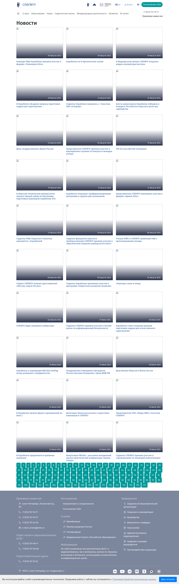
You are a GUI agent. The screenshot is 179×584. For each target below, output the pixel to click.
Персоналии (133, 528)
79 (43, 480)
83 (67, 480)
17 (105, 465)
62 (86, 475)
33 (55, 470)
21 (129, 465)
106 (68, 485)
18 (111, 465)
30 (37, 470)
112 (110, 485)
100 (25, 485)
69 (129, 475)
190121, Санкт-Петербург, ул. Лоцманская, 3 (43, 571)
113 (117, 485)
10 (64, 465)
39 (92, 470)
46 (135, 470)
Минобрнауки (73, 521)
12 (76, 465)
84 (73, 480)
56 (49, 475)
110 (96, 485)
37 (80, 470)
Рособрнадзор (74, 532)
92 (123, 480)
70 (135, 475)
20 (123, 465)
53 (31, 475)
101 (32, 485)
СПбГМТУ (29, 5)
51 (19, 475)
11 (70, 465)
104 (54, 485)
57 (55, 475)
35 (67, 470)
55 (43, 475)
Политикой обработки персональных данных (134, 579)
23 (141, 465)
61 (80, 475)
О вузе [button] (26, 13)
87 (92, 480)
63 (92, 475)
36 (73, 470)
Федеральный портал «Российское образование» (91, 537)
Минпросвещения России (79, 527)
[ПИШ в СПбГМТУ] (105, 4)
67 (117, 475)
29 (31, 470)
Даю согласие (168, 579)
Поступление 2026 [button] (152, 4)
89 (104, 480)
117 (144, 485)
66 (110, 475)
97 (153, 480)
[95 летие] (88, 4)
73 (153, 475)
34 (61, 470)
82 (61, 480)
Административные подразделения (135, 534)
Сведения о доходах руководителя (135, 543)
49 (153, 470)
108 (82, 485)
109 (89, 485)
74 (159, 475)
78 (37, 480)
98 (159, 480)
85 (80, 480)
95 (141, 480)
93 (129, 480)
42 (110, 470)
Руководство (133, 517)
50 (159, 470)
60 (73, 475)
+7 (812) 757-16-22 (30, 561)
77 (31, 480)
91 (117, 480)
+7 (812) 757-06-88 (30, 548)
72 (147, 475)
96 (147, 480)
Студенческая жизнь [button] (65, 13)
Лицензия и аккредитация (140, 512)
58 (61, 475)
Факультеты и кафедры (138, 522)
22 (135, 465)
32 (49, 470)
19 (117, 465)
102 (39, 485)
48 (147, 470)
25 (154, 465)
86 (86, 480)
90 (111, 480)
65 (104, 475)
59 (67, 475)
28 (25, 470)
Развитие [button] (113, 13)
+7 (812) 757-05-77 (30, 517)
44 (122, 470)
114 (123, 485)
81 (55, 480)
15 (94, 465)
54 (37, 475)
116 (137, 485)
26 (160, 465)
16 (100, 465)
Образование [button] (38, 13)
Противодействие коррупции (141, 550)
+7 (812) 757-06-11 (30, 543)
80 (49, 480)
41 (104, 470)
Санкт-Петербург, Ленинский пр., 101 (36, 505)
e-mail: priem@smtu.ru (33, 528)
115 (130, 485)
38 (86, 470)
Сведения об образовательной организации (140, 505)
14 (88, 465)
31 (43, 470)
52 (25, 475)
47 (141, 470)
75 (19, 480)
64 (98, 475)
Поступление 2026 (72, 509)
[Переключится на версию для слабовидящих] (138, 4)
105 (61, 485)
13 (82, 465)
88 (98, 480)
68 (123, 475)
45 (129, 470)
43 (116, 470)
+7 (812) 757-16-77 (151, 12)
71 (141, 475)
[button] (19, 13)
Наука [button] (50, 13)
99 (19, 485)
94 (135, 480)
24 (147, 465)
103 (46, 485)
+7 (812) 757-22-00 (30, 522)
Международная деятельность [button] (92, 13)
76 (25, 480)
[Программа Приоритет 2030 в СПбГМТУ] (94, 4)
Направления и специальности (78, 503)
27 (19, 470)
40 (98, 470)
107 (75, 485)
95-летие (124, 13)
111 (103, 485)
